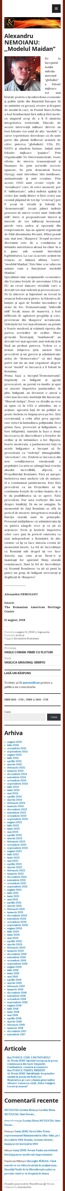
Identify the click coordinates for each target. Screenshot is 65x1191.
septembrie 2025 (17, 751)
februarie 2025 (16, 767)
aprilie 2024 (14, 796)
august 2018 (14, 1005)
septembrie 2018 (17, 1002)
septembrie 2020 (17, 925)
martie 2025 (14, 764)
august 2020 (14, 928)
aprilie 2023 (14, 835)
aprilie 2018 (14, 1018)
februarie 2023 (16, 841)
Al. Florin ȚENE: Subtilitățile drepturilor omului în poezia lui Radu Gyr (31, 1075)
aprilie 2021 (14, 902)
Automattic (24, 1187)
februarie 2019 (16, 986)
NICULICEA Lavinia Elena (19, 1110)
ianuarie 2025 (15, 770)
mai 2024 (12, 793)
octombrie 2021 (16, 883)
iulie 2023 (13, 825)
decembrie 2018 (17, 992)
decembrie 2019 (17, 954)
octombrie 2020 (17, 921)
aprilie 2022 (14, 864)
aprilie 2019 (14, 979)
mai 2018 (12, 1015)
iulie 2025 (13, 758)
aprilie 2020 (14, 941)
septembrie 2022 (17, 848)
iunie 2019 (13, 973)
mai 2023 (12, 831)
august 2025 (14, 754)
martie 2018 (14, 1021)
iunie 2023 (13, 828)
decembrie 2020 (17, 915)
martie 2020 (14, 944)
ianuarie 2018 (15, 1028)
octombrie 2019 (16, 960)
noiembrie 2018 (16, 995)
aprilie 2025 (14, 761)
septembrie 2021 (17, 886)
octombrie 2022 (16, 844)
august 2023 (14, 822)
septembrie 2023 (17, 819)
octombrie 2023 (16, 815)
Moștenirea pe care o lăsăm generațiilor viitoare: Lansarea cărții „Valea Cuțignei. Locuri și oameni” (31, 1083)
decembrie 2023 (17, 809)
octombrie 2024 (16, 780)
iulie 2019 (12, 970)
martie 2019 (14, 983)
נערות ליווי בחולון (11, 1120)
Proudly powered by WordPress (23, 1183)
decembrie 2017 (16, 1031)
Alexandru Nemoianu (26, 638)
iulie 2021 (12, 893)
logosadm (43, 632)
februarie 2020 (16, 947)
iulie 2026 (13, 745)
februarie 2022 (16, 870)
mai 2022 (12, 860)
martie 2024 (14, 799)
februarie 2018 (16, 1024)
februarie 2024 (16, 803)
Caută (7, 711)
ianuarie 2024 (15, 806)
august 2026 (14, 741)
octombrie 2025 (16, 748)
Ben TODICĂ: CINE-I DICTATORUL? (28, 1057)
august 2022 (14, 851)
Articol (20, 635)
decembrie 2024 (17, 774)
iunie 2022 (13, 857)
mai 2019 (12, 976)
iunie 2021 (13, 896)
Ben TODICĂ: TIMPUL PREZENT (26, 1070)
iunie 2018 (13, 1011)
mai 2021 (12, 899)
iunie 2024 (13, 790)
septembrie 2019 (17, 963)
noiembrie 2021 (16, 880)
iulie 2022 (13, 854)
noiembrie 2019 (16, 957)
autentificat (31, 682)
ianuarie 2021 (15, 912)
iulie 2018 (12, 1008)
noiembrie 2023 (16, 812)
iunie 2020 (13, 934)
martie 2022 (14, 867)
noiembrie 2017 (16, 1034)
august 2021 (14, 889)
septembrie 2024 (17, 783)
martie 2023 (14, 838)
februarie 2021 (16, 909)
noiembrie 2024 (16, 777)
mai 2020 (12, 938)
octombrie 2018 (16, 999)
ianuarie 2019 (15, 989)
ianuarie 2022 (15, 873)
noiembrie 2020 (16, 918)
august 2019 (14, 966)
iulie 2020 (13, 931)
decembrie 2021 (17, 876)
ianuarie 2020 (15, 950)
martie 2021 (14, 905)
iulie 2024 (13, 786)
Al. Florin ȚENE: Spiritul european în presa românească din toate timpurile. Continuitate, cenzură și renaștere (32, 1064)
